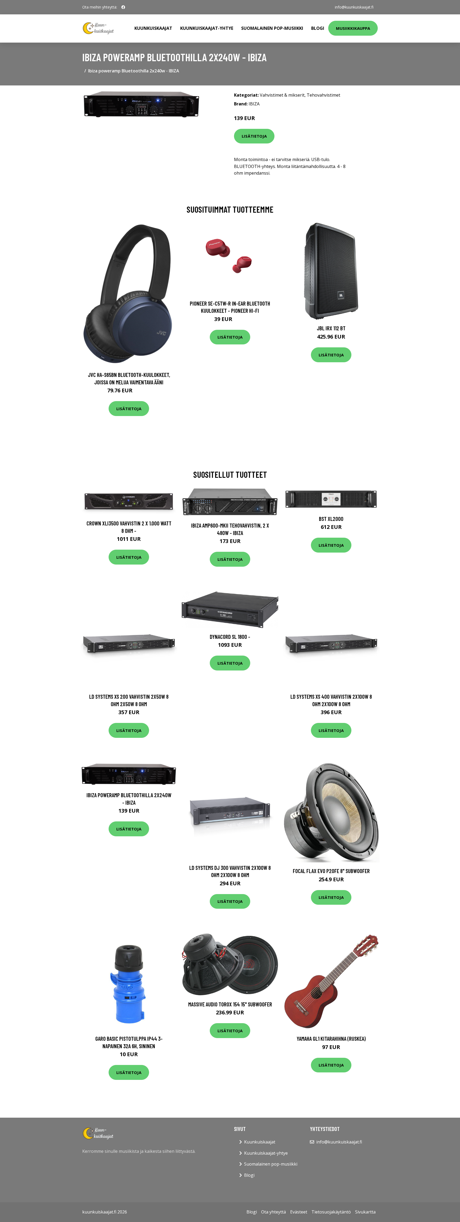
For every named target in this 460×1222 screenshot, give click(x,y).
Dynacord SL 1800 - (230, 636)
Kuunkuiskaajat (153, 28)
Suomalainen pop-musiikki (272, 28)
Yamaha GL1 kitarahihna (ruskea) (331, 1038)
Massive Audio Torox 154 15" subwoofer (230, 1004)
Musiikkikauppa (353, 28)
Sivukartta (365, 1212)
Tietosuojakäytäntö (331, 1212)
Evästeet (298, 1212)
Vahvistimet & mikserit (282, 95)
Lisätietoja (254, 136)
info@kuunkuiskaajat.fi (354, 7)
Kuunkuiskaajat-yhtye (206, 28)
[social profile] (123, 7)
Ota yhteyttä (273, 1212)
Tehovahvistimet (323, 95)
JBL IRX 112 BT (331, 328)
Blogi (317, 28)
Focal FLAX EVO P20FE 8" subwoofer (331, 870)
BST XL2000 (331, 518)
